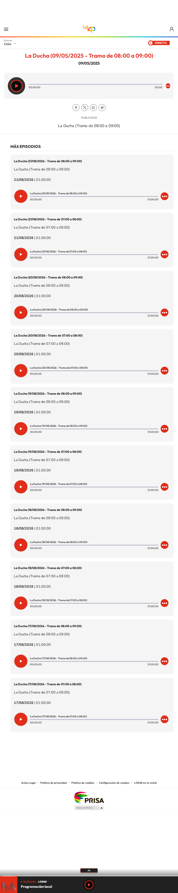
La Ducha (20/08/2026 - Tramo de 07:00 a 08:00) (48, 335)
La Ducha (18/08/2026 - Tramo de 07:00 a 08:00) (48, 568)
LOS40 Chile (89, 29)
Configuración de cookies (114, 783)
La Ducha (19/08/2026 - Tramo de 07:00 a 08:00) (48, 452)
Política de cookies (82, 783)
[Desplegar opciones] (168, 85)
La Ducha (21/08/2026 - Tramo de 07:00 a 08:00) (48, 219)
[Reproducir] (16, 86)
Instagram (71, 753)
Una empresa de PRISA (89, 797)
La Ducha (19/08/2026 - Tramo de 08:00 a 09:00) (48, 394)
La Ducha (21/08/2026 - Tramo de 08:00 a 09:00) (48, 161)
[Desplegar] (89, 870)
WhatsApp (93, 107)
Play (89, 885)
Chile (7, 44)
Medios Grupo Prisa (89, 807)
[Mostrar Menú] (6, 29)
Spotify (106, 753)
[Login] (172, 29)
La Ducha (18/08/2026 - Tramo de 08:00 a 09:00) (48, 510)
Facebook (76, 107)
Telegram (102, 107)
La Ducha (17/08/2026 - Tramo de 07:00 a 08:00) (47, 684)
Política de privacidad (53, 783)
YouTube (80, 753)
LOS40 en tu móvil (145, 783)
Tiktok (62, 753)
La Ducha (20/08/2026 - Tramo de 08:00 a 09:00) (48, 277)
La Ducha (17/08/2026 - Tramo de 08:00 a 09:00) (48, 626)
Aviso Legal (28, 783)
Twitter (84, 107)
